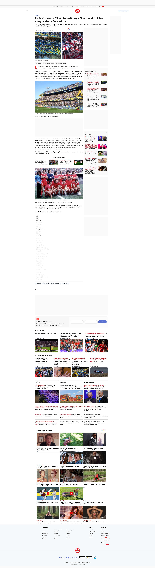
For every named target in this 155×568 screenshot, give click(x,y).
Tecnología (44, 538)
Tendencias (56, 538)
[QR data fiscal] (95, 558)
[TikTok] (70, 557)
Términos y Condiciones (75, 562)
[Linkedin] (68, 557)
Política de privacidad (105, 535)
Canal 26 (39, 28)
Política (37, 382)
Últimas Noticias (45, 530)
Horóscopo (44, 535)
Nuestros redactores (105, 540)
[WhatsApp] (72, 557)
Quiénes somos (104, 530)
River (73, 68)
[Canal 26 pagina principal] (77, 13)
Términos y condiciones (105, 533)
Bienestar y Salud (57, 530)
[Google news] (77, 557)
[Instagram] (62, 557)
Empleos (102, 542)
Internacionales (89, 382)
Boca (56, 68)
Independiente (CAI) (55, 283)
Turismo (68, 538)
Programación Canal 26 (105, 538)
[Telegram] (74, 557)
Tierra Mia (91, 533)
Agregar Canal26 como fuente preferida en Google (75, 29)
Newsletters (104, 544)
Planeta (68, 535)
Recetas (68, 537)
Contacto (103, 531)
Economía (63, 382)
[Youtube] (66, 557)
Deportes (37, 15)
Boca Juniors (46, 283)
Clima (43, 531)
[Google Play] (89, 557)
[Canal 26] (77, 550)
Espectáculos (45, 533)
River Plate (38, 283)
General (56, 533)
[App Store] (82, 557)
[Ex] (64, 557)
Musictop (91, 537)
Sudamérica (65, 283)
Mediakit (104, 537)
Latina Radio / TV (92, 531)
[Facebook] (60, 557)
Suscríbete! (102, 321)
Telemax (90, 535)
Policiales (44, 537)
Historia (68, 533)
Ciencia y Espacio (70, 530)
